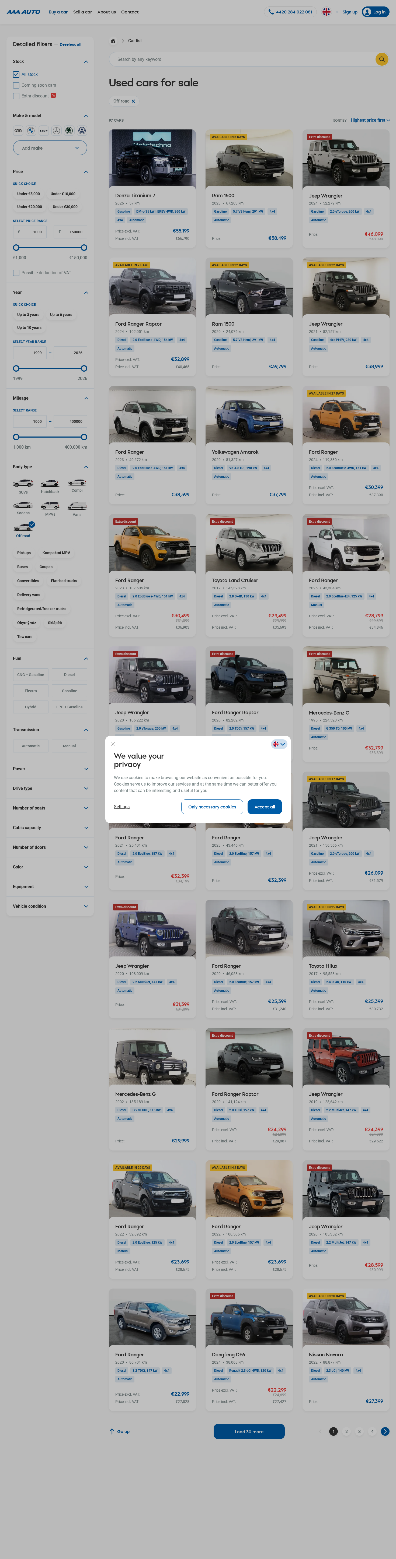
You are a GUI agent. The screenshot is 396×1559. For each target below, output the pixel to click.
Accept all (265, 807)
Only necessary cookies (212, 807)
